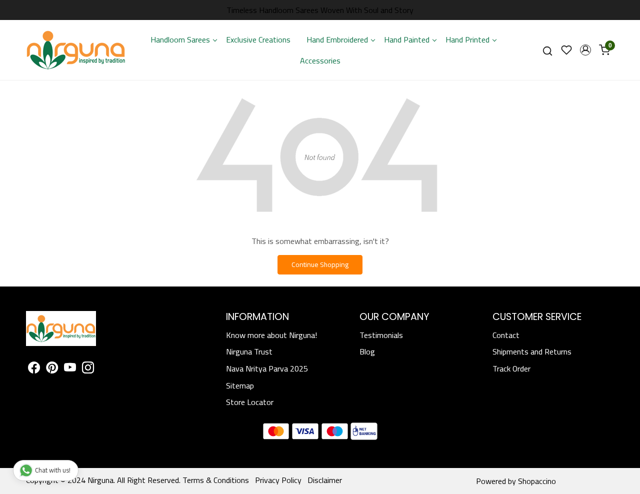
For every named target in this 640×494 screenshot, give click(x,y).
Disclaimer (325, 480)
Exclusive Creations (258, 39)
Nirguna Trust (249, 351)
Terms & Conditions (215, 480)
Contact (506, 335)
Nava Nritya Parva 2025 (267, 368)
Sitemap (240, 385)
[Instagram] (88, 369)
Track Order (511, 368)
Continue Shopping (320, 264)
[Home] (76, 50)
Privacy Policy (278, 480)
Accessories (320, 60)
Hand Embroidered (337, 39)
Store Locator (250, 402)
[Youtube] (70, 369)
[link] (547, 50)
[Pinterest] (52, 369)
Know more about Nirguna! (271, 335)
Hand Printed (468, 39)
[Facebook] (34, 369)
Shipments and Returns (532, 351)
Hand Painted (407, 39)
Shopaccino (537, 481)
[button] (585, 50)
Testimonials (381, 335)
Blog (367, 351)
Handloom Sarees (180, 39)
